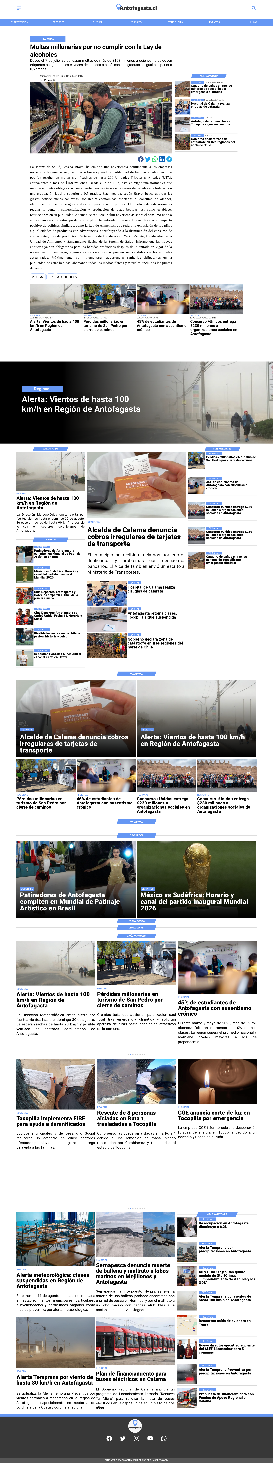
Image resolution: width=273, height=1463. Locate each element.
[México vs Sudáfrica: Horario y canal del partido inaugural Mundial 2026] (24, 574)
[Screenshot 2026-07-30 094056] (187, 1276)
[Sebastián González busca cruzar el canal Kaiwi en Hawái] (24, 657)
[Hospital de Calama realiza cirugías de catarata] (182, 106)
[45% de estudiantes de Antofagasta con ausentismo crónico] (163, 313)
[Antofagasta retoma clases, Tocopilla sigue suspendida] (182, 124)
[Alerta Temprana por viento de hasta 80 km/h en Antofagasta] (55, 1367)
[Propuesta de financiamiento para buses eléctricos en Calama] (187, 1398)
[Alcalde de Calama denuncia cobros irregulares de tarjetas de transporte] (136, 517)
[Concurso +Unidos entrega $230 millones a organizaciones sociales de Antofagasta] (196, 535)
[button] (38, 277)
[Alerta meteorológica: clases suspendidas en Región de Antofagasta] (55, 1265)
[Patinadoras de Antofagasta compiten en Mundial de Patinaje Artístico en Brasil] (24, 554)
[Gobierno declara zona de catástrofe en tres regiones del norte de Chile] (182, 142)
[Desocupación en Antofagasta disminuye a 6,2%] (187, 1227)
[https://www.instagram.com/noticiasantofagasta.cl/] (136, 1440)
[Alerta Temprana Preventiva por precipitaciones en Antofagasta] (187, 1374)
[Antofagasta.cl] (19, 10)
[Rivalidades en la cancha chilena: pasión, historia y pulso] (24, 636)
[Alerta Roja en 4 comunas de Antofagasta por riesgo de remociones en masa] (136, 1103)
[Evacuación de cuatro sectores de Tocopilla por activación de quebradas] (217, 1103)
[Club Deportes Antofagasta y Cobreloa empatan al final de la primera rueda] (24, 595)
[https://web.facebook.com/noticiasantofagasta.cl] (109, 1440)
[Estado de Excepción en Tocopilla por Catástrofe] (55, 1103)
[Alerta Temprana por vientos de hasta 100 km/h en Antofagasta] (187, 1300)
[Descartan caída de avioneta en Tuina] (187, 1325)
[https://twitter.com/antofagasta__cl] (122, 1440)
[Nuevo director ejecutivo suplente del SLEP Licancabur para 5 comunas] (187, 1349)
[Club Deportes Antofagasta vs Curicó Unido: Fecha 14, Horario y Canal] (24, 616)
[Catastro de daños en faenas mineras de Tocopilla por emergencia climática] (182, 89)
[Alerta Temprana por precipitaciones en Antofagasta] (187, 1252)
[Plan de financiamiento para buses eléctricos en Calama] (135, 1364)
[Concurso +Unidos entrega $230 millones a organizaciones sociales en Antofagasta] (216, 313)
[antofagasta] (136, 12)
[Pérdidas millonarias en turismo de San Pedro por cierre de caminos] (109, 313)
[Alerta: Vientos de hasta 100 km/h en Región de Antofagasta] (56, 313)
